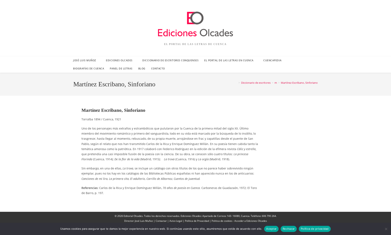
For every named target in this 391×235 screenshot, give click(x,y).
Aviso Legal (175, 221)
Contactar (161, 221)
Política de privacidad (315, 228)
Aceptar (271, 228)
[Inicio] (236, 83)
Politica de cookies (222, 221)
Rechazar (289, 228)
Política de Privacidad (197, 221)
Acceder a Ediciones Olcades (250, 221)
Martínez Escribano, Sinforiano (299, 83)
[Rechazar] (386, 229)
